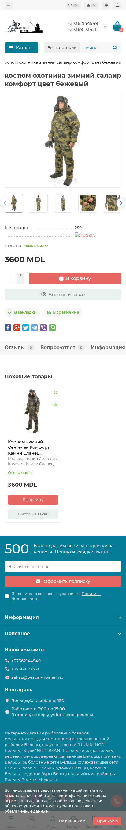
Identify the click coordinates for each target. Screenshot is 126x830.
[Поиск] (115, 48)
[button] (4, 203)
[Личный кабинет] (117, 5)
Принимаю (107, 821)
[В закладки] (55, 392)
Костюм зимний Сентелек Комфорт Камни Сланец (29, 447)
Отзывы (18, 347)
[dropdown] (9, 5)
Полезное (17, 633)
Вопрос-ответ (61, 347)
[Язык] (106, 5)
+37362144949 (83, 23)
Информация (108, 347)
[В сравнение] (55, 404)
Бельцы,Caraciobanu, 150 (37, 700)
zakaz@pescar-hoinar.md (37, 677)
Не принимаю (72, 821)
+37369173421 (82, 29)
